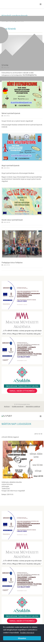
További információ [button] (27, 633)
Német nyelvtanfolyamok (11, 113)
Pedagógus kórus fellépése (12, 263)
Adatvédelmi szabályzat (33, 406)
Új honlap (5, 65)
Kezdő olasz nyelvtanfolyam (12, 220)
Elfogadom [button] (22, 638)
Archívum (7, 406)
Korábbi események (17, 406)
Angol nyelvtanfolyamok (10, 166)
